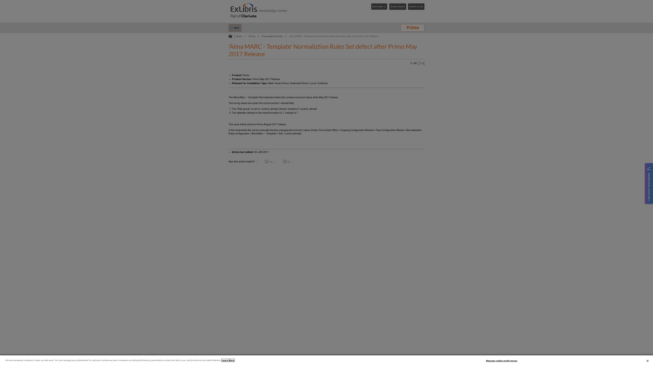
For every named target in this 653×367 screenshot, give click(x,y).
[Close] (647, 361)
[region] (326, 361)
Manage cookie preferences (501, 361)
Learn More (228, 360)
